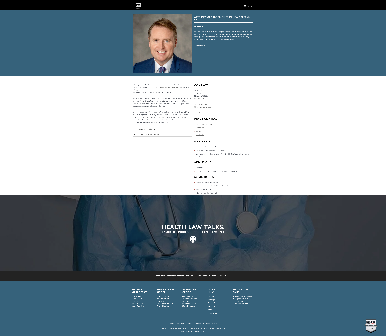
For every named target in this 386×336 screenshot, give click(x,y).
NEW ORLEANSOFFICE (165, 291)
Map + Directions (163, 306)
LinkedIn (199, 112)
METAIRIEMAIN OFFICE (139, 291)
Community (212, 306)
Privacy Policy (185, 331)
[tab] (162, 129)
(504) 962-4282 (202, 104)
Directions (200, 98)
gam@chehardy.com (203, 107)
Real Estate (200, 135)
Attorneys (211, 300)
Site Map (202, 331)
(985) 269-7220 (187, 296)
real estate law (173, 87)
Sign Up (223, 276)
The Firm (211, 296)
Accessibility (195, 331)
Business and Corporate (204, 124)
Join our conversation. (240, 304)
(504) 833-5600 (137, 296)
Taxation (199, 131)
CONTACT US (200, 46)
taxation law (244, 34)
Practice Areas (213, 303)
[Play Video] (193, 233)
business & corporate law (158, 87)
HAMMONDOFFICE (189, 291)
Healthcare (200, 128)
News (210, 309)
